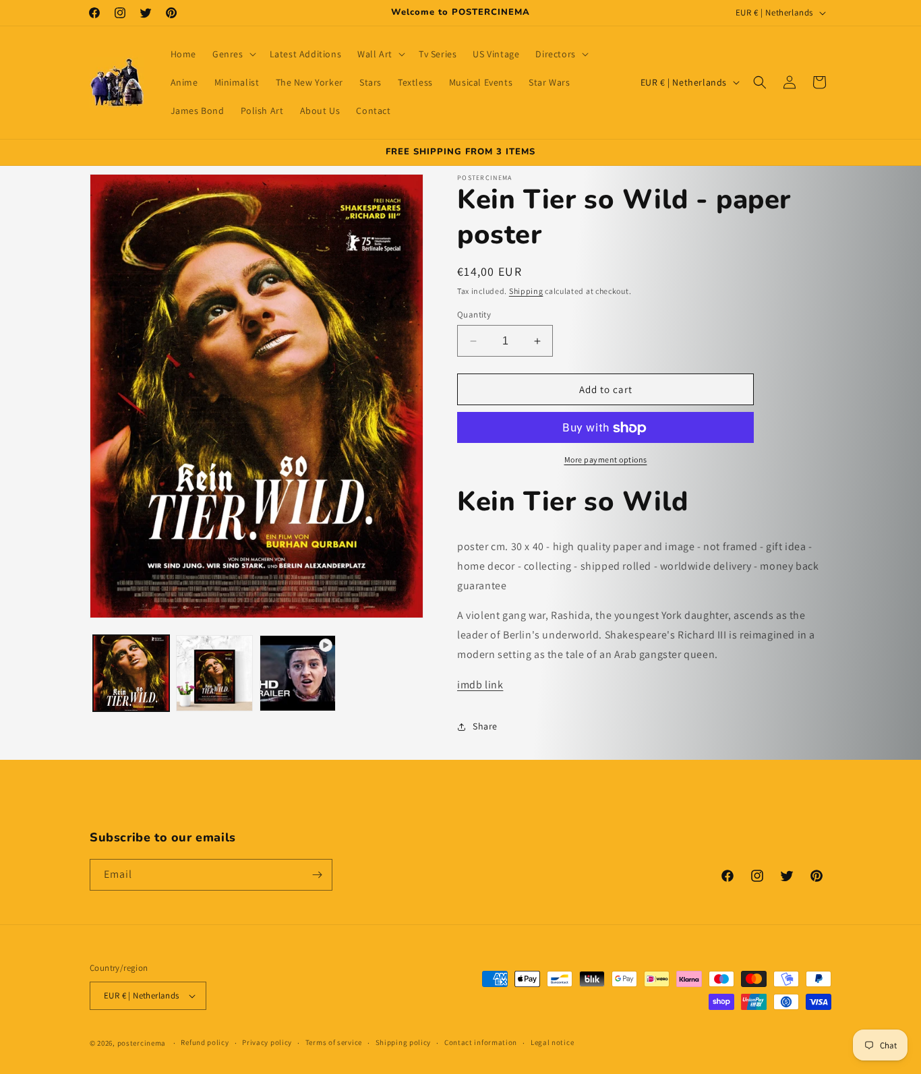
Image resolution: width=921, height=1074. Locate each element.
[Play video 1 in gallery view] (298, 673)
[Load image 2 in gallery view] (214, 673)
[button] (233, 54)
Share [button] (485, 726)
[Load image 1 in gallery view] (131, 673)
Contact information (480, 1042)
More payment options (605, 460)
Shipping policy (404, 1042)
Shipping (526, 291)
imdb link (480, 685)
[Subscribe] (317, 875)
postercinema (141, 1043)
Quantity (474, 314)
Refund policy (205, 1042)
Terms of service (333, 1042)
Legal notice (552, 1042)
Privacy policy (267, 1042)
